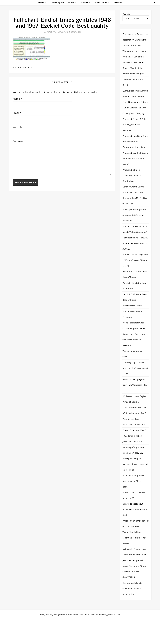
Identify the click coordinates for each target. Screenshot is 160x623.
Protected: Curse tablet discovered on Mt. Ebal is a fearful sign (135, 198)
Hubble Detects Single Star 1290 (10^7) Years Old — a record (135, 260)
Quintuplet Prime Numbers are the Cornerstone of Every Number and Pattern (135, 96)
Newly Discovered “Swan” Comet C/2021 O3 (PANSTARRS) (134, 572)
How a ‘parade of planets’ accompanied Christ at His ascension (134, 215)
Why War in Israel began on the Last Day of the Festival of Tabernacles (134, 57)
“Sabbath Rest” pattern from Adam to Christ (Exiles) (133, 481)
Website (17, 127)
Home (41, 2)
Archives (127, 14)
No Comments (73, 31)
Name (17, 98)
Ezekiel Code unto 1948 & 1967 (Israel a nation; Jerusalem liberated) (134, 436)
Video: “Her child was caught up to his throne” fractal (134, 538)
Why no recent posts (132, 305)
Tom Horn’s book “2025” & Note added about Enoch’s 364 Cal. (135, 243)
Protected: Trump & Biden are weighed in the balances (134, 125)
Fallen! (117, 2)
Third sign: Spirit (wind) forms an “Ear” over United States (135, 368)
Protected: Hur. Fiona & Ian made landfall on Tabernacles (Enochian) (135, 142)
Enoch (71, 2)
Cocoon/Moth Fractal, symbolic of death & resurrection (132, 589)
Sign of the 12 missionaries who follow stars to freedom (135, 340)
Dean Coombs (24, 67)
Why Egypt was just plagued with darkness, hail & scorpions (135, 464)
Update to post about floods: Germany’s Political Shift (134, 509)
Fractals (84, 2)
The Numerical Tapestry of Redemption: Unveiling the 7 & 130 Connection (135, 40)
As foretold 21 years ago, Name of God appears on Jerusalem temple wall (134, 555)
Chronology (56, 2)
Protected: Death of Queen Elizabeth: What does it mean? (135, 159)
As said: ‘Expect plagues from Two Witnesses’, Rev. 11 (134, 385)
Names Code (101, 2)
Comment (19, 141)
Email (17, 113)
